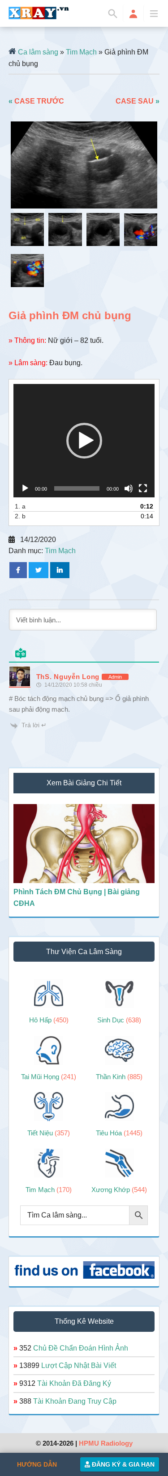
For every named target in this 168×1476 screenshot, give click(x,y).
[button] (84, 441)
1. (20, 506)
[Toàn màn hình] (142, 488)
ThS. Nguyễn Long (67, 676)
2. (20, 516)
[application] (84, 440)
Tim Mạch (81, 52)
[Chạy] (25, 488)
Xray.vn (39, 13)
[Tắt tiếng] (128, 488)
